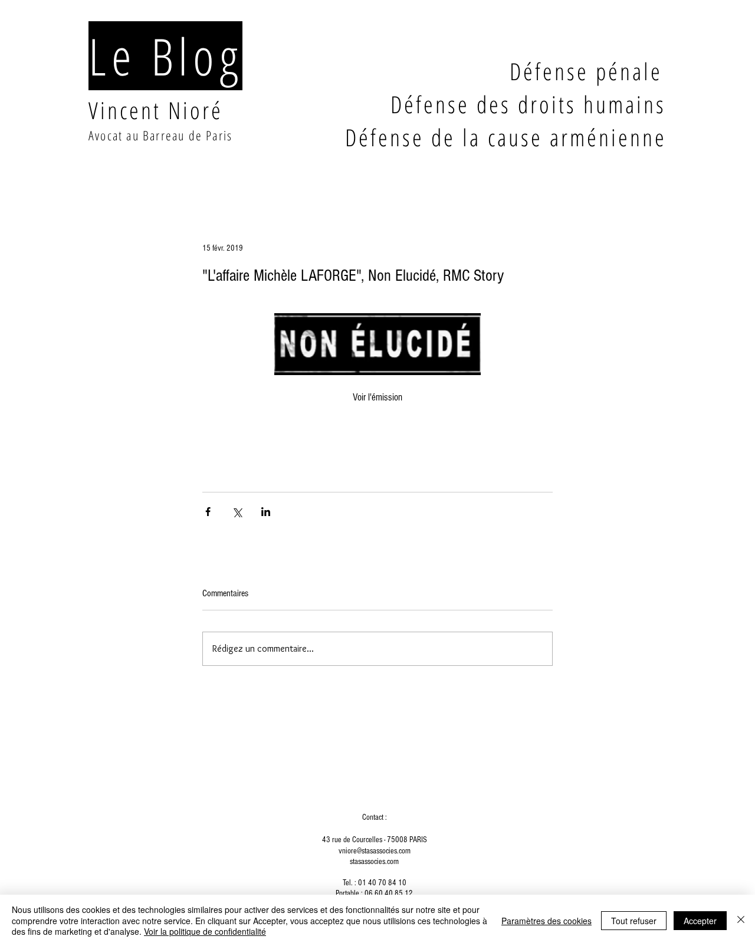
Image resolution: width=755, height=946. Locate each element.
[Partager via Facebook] (208, 511)
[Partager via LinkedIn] (265, 511)
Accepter (700, 921)
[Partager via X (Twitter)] (236, 511)
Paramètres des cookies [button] (546, 921)
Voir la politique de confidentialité (205, 931)
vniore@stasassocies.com (375, 851)
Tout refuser (633, 921)
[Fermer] (741, 920)
